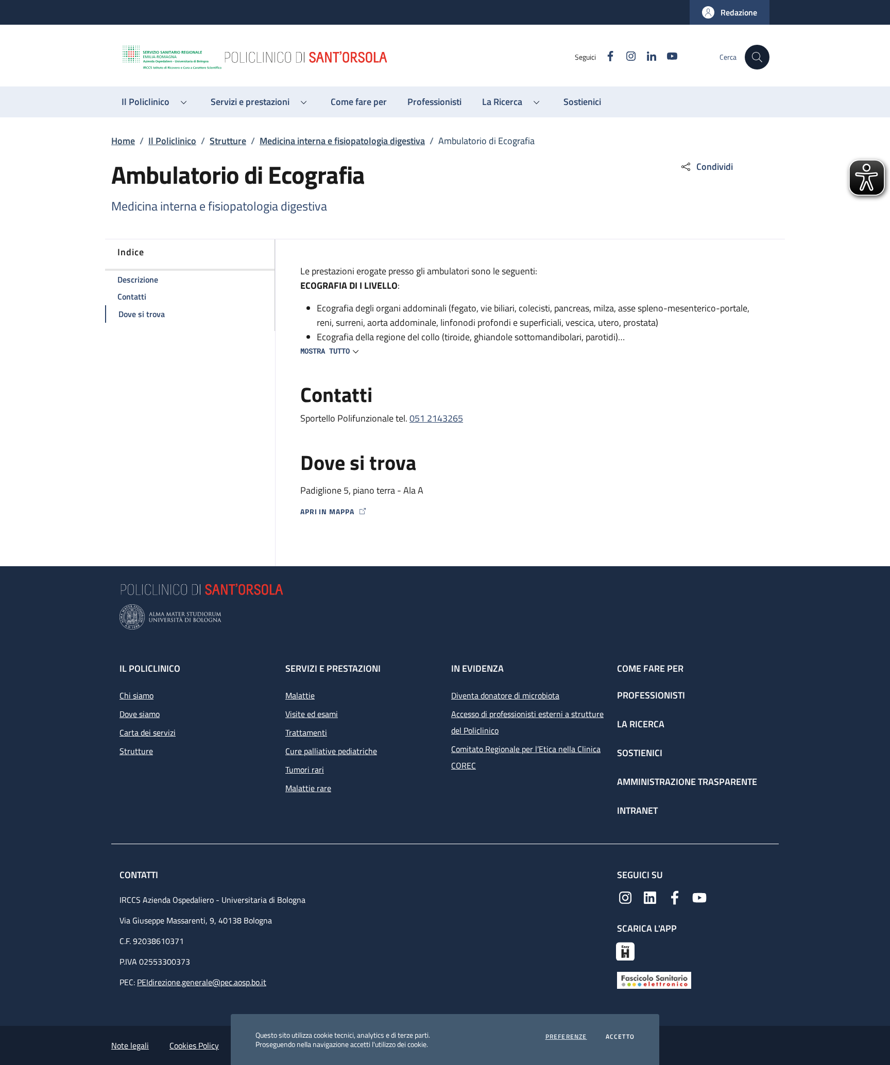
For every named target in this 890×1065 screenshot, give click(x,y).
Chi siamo (136, 695)
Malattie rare (308, 788)
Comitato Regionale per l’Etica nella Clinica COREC (526, 757)
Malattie (300, 695)
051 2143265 (436, 418)
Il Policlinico (172, 141)
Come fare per (650, 668)
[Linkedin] (650, 897)
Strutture (228, 141)
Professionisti (651, 695)
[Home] (348, 57)
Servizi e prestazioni (333, 668)
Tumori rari (304, 769)
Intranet (637, 810)
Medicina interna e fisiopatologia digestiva (342, 141)
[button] (729, 12)
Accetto (620, 1037)
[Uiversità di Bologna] (445, 617)
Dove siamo (139, 714)
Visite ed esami (311, 714)
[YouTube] (699, 897)
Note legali (130, 1045)
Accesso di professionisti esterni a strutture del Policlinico (527, 722)
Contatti (139, 875)
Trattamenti (306, 732)
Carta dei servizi (147, 732)
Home (123, 141)
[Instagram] (625, 897)
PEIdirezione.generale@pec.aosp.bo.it (201, 982)
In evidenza (477, 668)
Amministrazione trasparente (687, 782)
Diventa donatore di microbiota (505, 695)
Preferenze (566, 1037)
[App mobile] (625, 950)
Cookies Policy (194, 1045)
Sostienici (639, 753)
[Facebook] (674, 897)
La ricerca (640, 724)
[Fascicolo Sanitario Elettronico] (654, 979)
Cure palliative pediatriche (331, 751)
